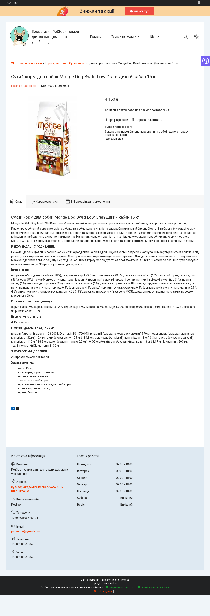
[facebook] (13, 409)
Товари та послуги (123, 36)
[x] (17, 409)
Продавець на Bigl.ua (105, 583)
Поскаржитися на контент (121, 587)
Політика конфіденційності (154, 587)
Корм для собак (55, 63)
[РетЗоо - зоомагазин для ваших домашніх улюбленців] (19, 36)
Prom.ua (124, 579)
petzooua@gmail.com (25, 531)
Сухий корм (76, 63)
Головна (95, 36)
